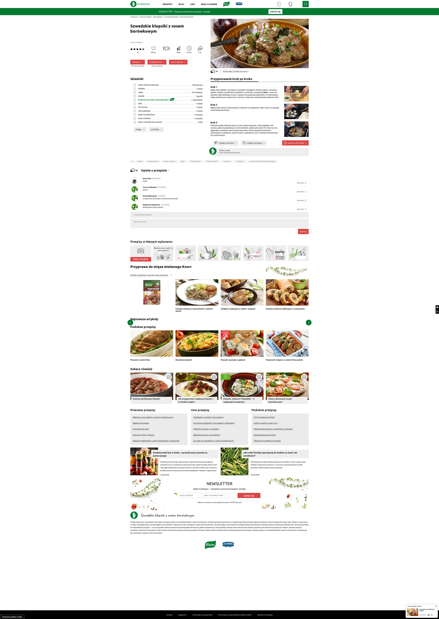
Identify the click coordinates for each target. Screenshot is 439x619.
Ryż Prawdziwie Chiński (264, 417)
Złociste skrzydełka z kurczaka (267, 440)
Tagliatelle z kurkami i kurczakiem (208, 417)
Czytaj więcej (164, 474)
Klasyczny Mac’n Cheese (143, 435)
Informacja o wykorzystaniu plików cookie (235, 615)
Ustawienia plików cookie (12, 617)
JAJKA (182, 161)
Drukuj (136, 62)
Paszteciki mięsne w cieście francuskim (284, 360)
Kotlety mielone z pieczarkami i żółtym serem (194, 310)
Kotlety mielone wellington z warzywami (285, 309)
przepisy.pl (139, 42)
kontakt (169, 615)
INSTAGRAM (240, 161)
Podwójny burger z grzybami (206, 429)
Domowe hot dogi (141, 429)
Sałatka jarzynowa (141, 423)
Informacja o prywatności (202, 615)
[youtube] (437, 307)
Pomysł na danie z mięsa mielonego (262, 161)
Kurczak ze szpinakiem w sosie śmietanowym (213, 440)
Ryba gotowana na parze (265, 435)
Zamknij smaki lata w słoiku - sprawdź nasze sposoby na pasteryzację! (180, 454)
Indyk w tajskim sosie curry (266, 423)
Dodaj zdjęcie (140, 259)
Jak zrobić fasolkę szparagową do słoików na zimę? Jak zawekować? (270, 454)
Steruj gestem (226, 143)
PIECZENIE (227, 161)
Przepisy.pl (134, 17)
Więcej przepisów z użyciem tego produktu (149, 275)
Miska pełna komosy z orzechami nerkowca (273, 429)
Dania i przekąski (145, 17)
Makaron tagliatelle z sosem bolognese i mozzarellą (156, 440)
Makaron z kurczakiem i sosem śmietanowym (153, 417)
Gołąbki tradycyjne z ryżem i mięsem (238, 309)
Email (139, 129)
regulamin (182, 615)
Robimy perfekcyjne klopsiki (146, 398)
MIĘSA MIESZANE (212, 161)
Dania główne (157, 17)
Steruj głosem (254, 143)
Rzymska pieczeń (183, 360)
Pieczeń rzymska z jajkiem (233, 360)
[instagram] (437, 312)
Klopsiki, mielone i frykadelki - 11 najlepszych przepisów (239, 400)
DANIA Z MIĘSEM (169, 161)
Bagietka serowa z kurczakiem (206, 435)
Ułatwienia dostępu (265, 615)
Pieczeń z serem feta (140, 360)
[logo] (140, 4)
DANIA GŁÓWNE (153, 161)
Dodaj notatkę (296, 143)
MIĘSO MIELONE (195, 161)
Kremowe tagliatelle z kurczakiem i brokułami (213, 423)
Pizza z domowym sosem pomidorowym (280, 400)
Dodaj (303, 231)
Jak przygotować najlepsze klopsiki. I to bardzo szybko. (195, 400)
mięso (140, 161)
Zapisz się (249, 495)
